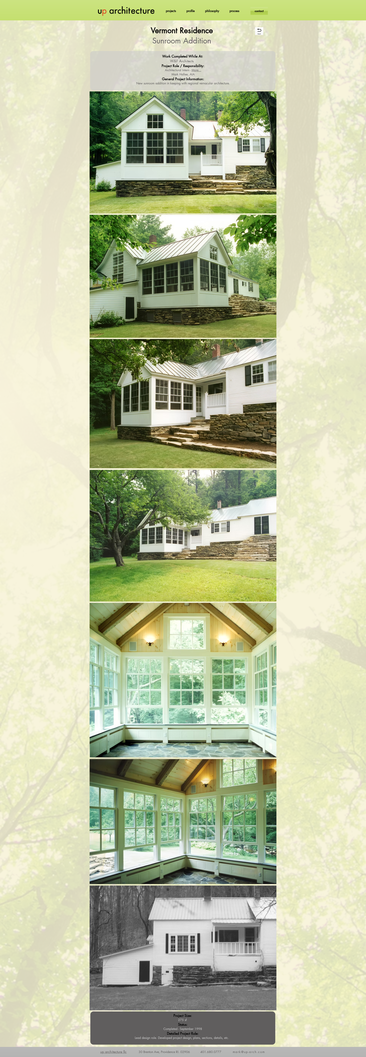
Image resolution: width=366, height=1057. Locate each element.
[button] (171, 11)
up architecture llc (113, 1051)
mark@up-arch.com (249, 1052)
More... (196, 70)
